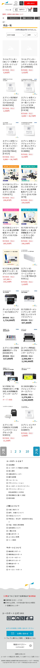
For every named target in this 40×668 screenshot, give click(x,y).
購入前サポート (14, 534)
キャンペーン (14, 18)
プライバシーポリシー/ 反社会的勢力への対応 (16, 490)
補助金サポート (14, 564)
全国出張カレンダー (15, 474)
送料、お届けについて (16, 513)
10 (27, 451)
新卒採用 (12, 498)
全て (4, 22)
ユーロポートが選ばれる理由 (18, 468)
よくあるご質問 (14, 537)
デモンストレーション (16, 483)
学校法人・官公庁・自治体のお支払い (21, 520)
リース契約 (12, 540)
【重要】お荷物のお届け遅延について (12, 14)
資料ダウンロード (15, 560)
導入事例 (12, 471)
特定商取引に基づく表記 (17, 495)
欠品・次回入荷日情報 (16, 525)
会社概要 (12, 465)
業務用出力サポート (15, 554)
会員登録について (15, 528)
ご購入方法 (12, 531)
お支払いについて (15, 516)
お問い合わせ (22, 633)
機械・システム (27, 18)
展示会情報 (12, 477)
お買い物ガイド (14, 510)
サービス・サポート (15, 570)
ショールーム (13, 480)
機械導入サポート (15, 551)
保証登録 (12, 566)
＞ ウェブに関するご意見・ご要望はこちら (20, 638)
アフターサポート (15, 557)
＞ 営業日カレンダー (12, 605)
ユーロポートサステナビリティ (19, 486)
